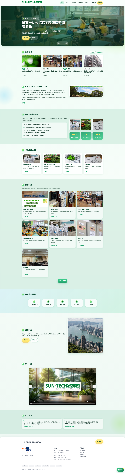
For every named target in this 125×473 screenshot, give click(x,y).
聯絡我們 (94, 2)
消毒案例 (26, 340)
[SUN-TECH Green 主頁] (32, 3)
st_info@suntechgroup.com (64, 459)
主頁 (62, 2)
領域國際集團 (83, 456)
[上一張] (58, 43)
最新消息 (67, 2)
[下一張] (66, 43)
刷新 (92, 52)
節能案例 (34, 340)
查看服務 (34, 37)
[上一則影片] (30, 386)
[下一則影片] (94, 386)
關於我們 (74, 2)
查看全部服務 (62, 281)
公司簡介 (24, 103)
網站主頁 (25, 466)
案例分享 (87, 2)
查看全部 (99, 52)
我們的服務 (80, 2)
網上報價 (100, 2)
